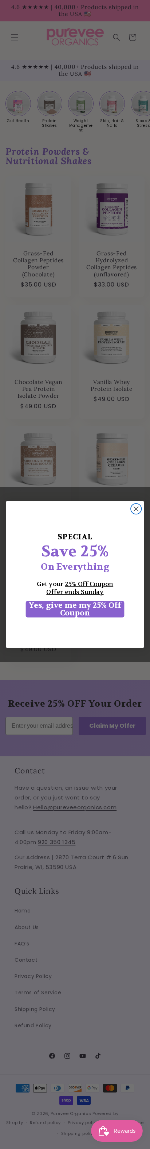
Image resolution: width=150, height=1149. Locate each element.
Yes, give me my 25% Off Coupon (75, 609)
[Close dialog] (136, 509)
